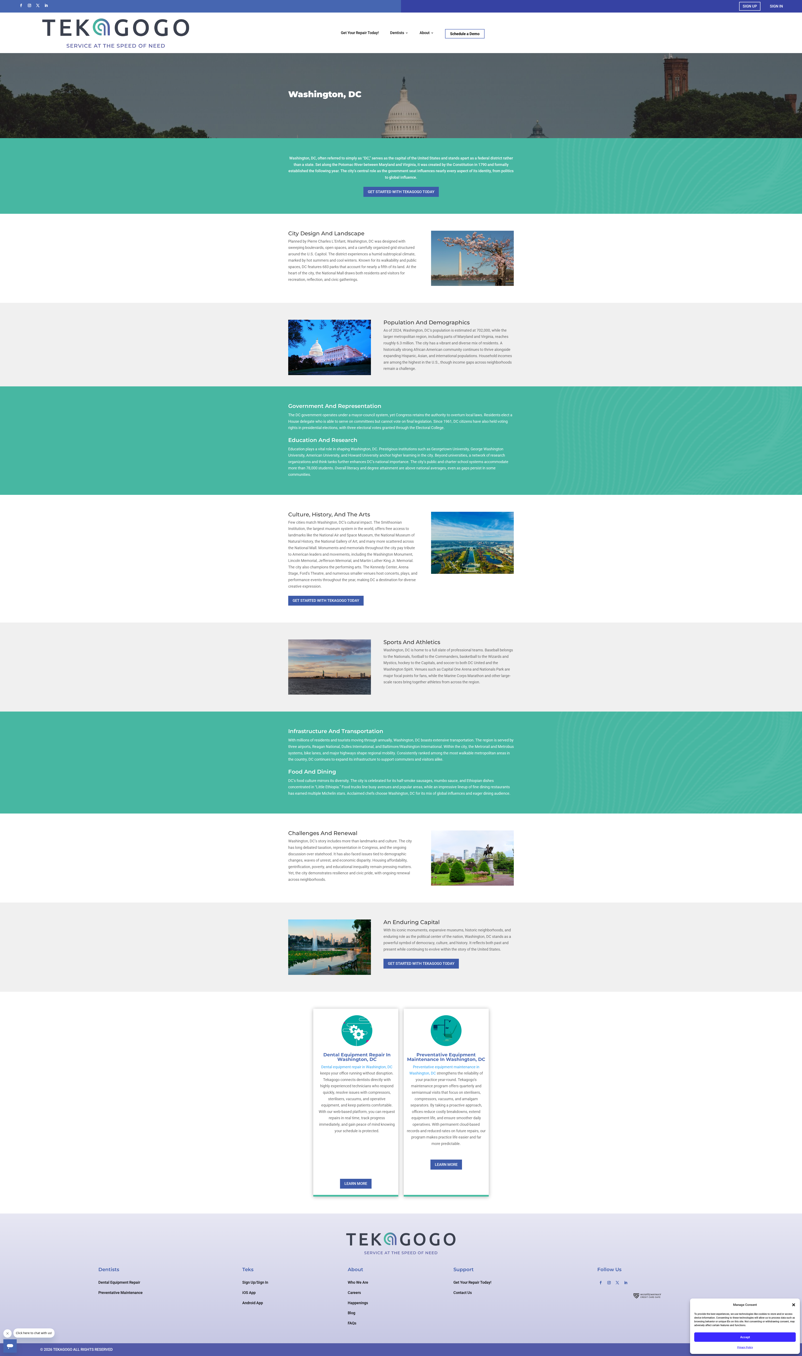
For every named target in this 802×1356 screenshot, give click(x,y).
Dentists (397, 33)
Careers (354, 1292)
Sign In (776, 6)
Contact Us (462, 1292)
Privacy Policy (745, 1347)
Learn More (355, 1183)
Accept (745, 1337)
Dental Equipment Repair (119, 1282)
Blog (351, 1313)
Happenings (358, 1303)
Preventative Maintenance (120, 1292)
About (425, 33)
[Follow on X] (37, 5)
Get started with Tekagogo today (401, 192)
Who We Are (358, 1282)
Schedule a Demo (465, 34)
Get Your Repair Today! (360, 33)
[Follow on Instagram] (29, 5)
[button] (794, 1305)
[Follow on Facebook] (21, 5)
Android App (252, 1303)
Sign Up (750, 6)
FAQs (352, 1323)
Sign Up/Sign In (255, 1282)
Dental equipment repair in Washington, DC (356, 1067)
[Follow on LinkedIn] (46, 5)
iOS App (249, 1292)
